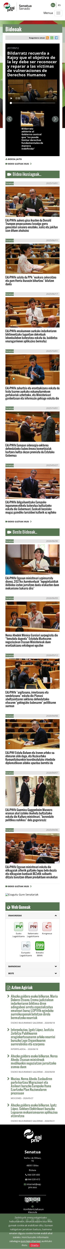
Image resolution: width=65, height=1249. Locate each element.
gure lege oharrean (31, 1241)
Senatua (33, 1151)
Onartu (34, 1245)
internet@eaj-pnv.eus (34, 1186)
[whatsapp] (51, 38)
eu (53, 5)
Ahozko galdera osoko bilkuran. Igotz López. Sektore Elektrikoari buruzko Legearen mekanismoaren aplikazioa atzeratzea (34, 1110)
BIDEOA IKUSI (33, 122)
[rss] (47, 38)
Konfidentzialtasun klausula (33, 1211)
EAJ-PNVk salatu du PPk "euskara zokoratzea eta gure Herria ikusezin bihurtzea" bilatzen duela (30, 280)
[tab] (32, 915)
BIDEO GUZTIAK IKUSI (19, 163)
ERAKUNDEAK (15, 915)
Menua (48, 13)
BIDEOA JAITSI (15, 159)
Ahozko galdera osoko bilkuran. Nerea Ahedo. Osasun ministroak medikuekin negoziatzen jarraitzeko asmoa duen (34, 1061)
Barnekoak (14, 966)
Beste (11, 973)
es (59, 5)
